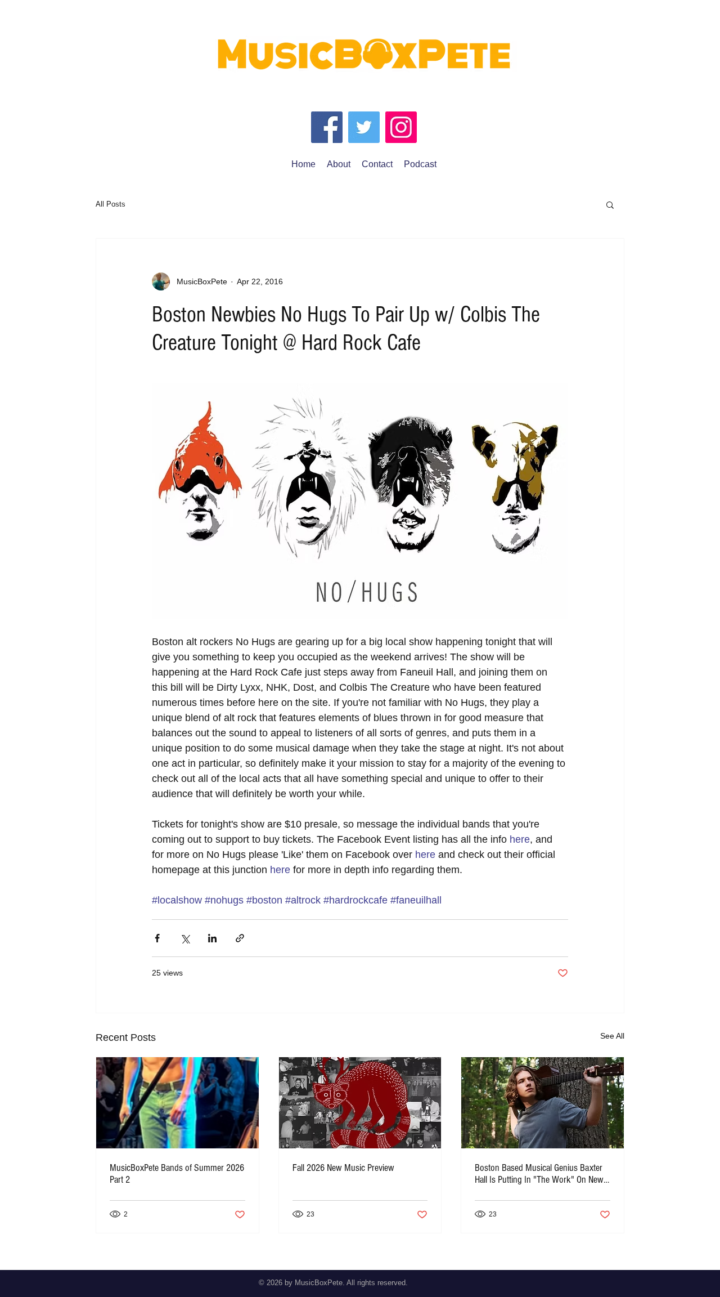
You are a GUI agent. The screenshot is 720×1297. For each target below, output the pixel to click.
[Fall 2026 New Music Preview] (360, 1102)
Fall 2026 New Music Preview (343, 1168)
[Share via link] (240, 938)
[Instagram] (401, 127)
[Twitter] (364, 127)
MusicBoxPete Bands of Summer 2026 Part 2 (177, 1174)
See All (612, 1035)
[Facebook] (327, 127)
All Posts (110, 204)
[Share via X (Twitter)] (184, 938)
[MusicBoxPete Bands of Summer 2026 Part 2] (177, 1102)
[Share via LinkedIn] (212, 938)
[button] (610, 204)
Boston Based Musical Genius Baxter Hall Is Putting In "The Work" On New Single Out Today (539, 1174)
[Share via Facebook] (157, 938)
